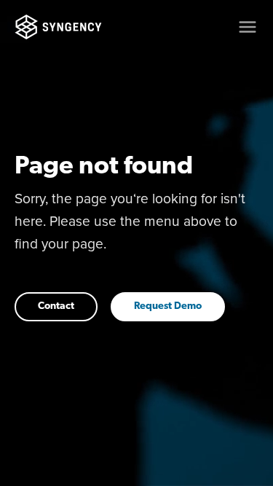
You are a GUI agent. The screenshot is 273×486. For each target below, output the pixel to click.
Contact (56, 306)
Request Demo (168, 306)
